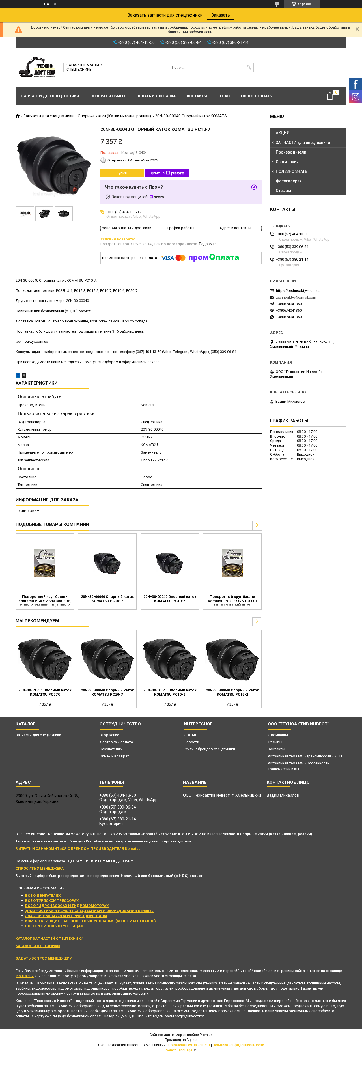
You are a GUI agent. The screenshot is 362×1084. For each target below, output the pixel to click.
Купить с (157, 173)
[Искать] (249, 67)
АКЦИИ (283, 133)
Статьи (190, 735)
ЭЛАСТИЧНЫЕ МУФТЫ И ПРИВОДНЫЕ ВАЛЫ (66, 916)
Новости (191, 742)
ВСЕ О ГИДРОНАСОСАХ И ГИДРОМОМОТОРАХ (67, 906)
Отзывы (283, 190)
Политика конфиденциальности (238, 1045)
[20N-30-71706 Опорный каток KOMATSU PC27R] (44, 660)
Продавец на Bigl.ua (181, 1040)
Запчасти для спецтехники (50, 96)
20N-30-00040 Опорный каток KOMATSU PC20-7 (107, 598)
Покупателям (111, 749)
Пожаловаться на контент (189, 1045)
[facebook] (18, 376)
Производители (291, 152)
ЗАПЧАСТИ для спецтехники (303, 142)
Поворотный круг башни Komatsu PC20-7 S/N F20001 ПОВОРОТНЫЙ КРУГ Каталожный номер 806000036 (232, 601)
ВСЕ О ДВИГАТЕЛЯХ (43, 895)
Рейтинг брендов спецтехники (209, 749)
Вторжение (109, 735)
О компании (287, 162)
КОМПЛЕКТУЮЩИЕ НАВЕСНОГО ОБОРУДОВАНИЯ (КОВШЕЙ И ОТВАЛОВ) (90, 921)
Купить (122, 173)
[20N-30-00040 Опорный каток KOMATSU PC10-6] (169, 563)
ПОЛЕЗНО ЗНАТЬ (291, 171)
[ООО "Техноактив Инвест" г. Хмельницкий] (38, 67)
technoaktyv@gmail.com (296, 297)
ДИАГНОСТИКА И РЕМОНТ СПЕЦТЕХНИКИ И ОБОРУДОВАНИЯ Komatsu (89, 911)
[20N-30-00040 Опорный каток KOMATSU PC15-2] (232, 660)
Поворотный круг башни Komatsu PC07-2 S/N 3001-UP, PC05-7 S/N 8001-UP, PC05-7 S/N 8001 (44, 601)
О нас (224, 96)
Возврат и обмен (107, 96)
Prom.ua (206, 1035)
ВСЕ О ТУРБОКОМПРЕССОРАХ (52, 900)
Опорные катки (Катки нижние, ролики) (114, 116)
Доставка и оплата (116, 742)
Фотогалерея (289, 181)
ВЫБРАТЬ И (78, 848)
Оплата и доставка (156, 96)
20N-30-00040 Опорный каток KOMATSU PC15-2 (232, 692)
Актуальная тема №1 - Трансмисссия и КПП (305, 756)
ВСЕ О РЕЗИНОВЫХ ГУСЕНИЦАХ (54, 926)
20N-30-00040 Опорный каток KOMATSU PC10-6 (169, 598)
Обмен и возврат (114, 756)
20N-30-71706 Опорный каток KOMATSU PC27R (44, 692)
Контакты (197, 96)
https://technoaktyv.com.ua (298, 290)
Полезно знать (256, 96)
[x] (24, 376)
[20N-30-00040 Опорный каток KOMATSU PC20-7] (107, 563)
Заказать (220, 15)
